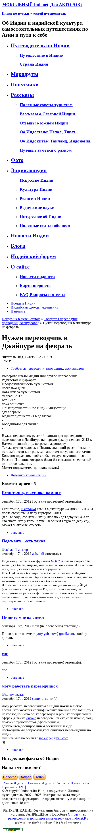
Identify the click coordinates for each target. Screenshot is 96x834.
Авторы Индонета (14, 783)
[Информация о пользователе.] (15, 549)
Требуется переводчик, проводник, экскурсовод (47, 368)
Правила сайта (80, 783)
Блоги (18, 246)
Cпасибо (9, 777)
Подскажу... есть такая (23, 541)
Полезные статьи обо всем (45, 225)
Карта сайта (9, 787)
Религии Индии (35, 198)
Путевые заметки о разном (46, 150)
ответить (17, 532)
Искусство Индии (36, 180)
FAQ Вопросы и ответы (42, 294)
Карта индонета (35, 285)
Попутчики (25, 84)
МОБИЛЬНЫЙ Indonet (25, 4)
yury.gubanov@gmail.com (55, 634)
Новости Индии (30, 235)
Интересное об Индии (40, 216)
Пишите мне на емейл (23, 617)
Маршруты (24, 74)
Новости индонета (37, 276)
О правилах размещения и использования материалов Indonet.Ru (48, 816)
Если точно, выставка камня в (31, 492)
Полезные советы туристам (46, 104)
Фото (17, 160)
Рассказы (22, 95)
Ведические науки (37, 207)
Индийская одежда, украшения (34, 307)
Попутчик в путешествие (21, 319)
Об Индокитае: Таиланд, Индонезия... (57, 141)
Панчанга (18, 311)
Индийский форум (33, 256)
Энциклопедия (29, 170)
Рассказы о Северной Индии (47, 114)
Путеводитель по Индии (40, 45)
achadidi (38, 553)
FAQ (21, 787)
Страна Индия (34, 64)
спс (5, 653)
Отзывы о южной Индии (44, 123)
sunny (36, 698)
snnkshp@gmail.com (53, 738)
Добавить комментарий (28, 475)
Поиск (39, 777)
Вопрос (25, 777)
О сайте (20, 267)
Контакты (62, 783)
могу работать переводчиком (30, 686)
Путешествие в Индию (41, 55)
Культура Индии (36, 189)
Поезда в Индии (23, 303)
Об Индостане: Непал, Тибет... (49, 132)
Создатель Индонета (41, 783)
